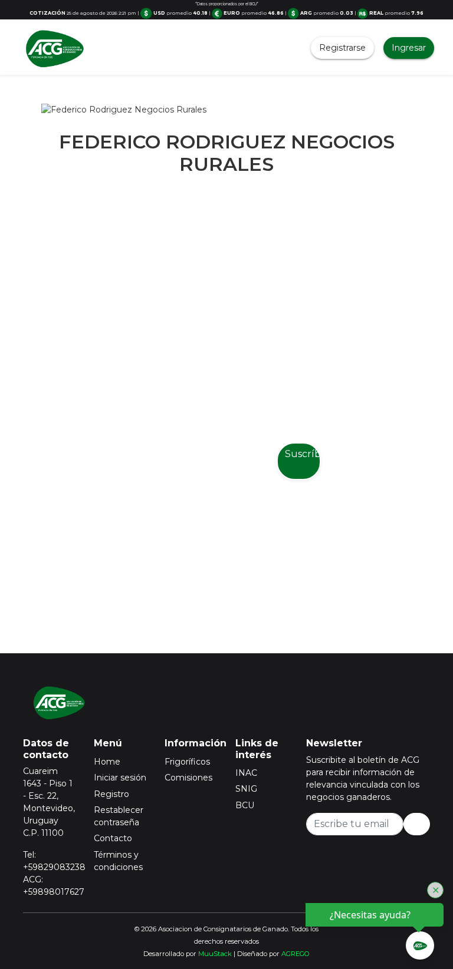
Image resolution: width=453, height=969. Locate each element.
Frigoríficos (187, 761)
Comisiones (188, 777)
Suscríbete (303, 453)
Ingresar (409, 47)
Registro (111, 794)
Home (107, 761)
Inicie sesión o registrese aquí (241, 567)
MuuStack (215, 954)
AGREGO (295, 954)
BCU (244, 805)
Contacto (113, 838)
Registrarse (342, 47)
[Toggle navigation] (115, 48)
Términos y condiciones (118, 860)
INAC (246, 773)
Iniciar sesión (120, 777)
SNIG (246, 788)
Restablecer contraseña (118, 816)
